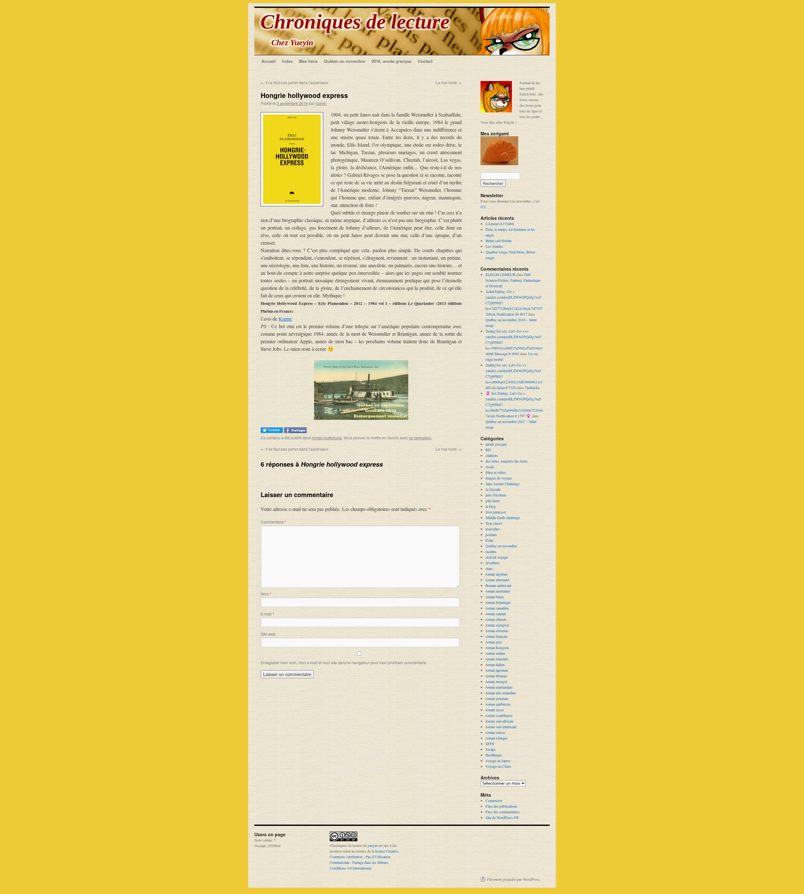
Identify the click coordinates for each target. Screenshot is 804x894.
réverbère (492, 562)
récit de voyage (497, 557)
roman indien (495, 653)
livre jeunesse (496, 511)
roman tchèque (496, 737)
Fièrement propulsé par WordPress (513, 879)
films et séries (496, 472)
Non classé (494, 523)
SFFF (490, 743)
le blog (491, 506)
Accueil (268, 61)
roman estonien (497, 630)
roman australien (498, 590)
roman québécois (327, 437)
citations (492, 455)
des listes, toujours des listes (507, 460)
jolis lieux (493, 500)
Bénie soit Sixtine (499, 240)
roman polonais (497, 698)
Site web (268, 634)
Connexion (494, 800)
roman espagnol (497, 624)
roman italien (495, 664)
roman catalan (496, 613)
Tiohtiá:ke (532, 387)
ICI (483, 206)
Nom (266, 593)
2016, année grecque (391, 61)
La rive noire (449, 82)
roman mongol (496, 681)
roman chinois (496, 619)
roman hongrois (497, 647)
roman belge (495, 596)
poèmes (491, 534)
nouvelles (493, 528)
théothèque (494, 754)
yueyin (321, 103)
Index (287, 61)
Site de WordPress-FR (502, 817)
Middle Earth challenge (503, 517)
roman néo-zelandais (501, 692)
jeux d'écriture (496, 494)
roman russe (495, 709)
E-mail (267, 613)
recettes (491, 551)
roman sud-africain (499, 720)
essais (490, 466)
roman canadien (497, 607)
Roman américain (498, 585)
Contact (425, 61)
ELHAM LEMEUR (500, 274)
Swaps (491, 749)
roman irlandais (497, 658)
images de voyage (499, 477)
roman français (497, 636)
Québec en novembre (344, 61)
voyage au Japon (498, 760)
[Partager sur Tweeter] (272, 431)
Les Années (494, 246)
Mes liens (308, 61)
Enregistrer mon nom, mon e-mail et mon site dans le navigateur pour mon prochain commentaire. (344, 662)
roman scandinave (499, 715)
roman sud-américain (501, 726)
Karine (285, 318)
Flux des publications (501, 806)
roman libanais (496, 675)
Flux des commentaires (503, 811)
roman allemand (497, 579)
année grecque (496, 444)
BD (488, 449)
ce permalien (420, 437)
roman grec (494, 641)
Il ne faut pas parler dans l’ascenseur (294, 82)
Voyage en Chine (498, 766)
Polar (489, 540)
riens (489, 568)
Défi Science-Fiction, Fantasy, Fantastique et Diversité (513, 280)
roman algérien (497, 574)
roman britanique (498, 602)
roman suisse (495, 732)
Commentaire (273, 521)
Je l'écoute (493, 489)
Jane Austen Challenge (502, 483)
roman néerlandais (499, 687)
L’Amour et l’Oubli (500, 223)
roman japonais (497, 670)
